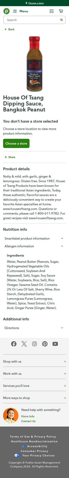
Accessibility (37, 446)
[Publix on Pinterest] (45, 346)
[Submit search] (61, 20)
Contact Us (28, 421)
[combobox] (32, 20)
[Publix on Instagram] (34, 346)
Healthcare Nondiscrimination (34, 441)
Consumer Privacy (34, 451)
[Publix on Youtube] (55, 346)
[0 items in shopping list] (51, 11)
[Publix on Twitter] (24, 346)
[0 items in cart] (61, 11)
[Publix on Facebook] (14, 346)
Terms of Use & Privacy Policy (33, 436)
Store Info (27, 416)
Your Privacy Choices (38, 455)
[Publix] (6, 12)
